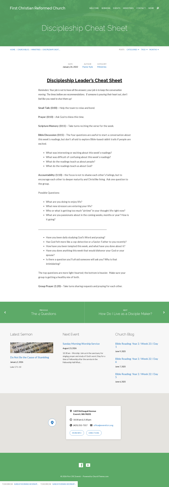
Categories (132, 50)
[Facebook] (81, 465)
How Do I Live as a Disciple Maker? (125, 314)
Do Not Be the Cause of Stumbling (29, 357)
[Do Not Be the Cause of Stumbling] (31, 351)
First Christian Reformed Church (37, 8)
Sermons (106, 8)
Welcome (94, 8)
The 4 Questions (43, 314)
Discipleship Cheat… (51, 50)
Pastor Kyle (87, 66)
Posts (121, 50)
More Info (76, 433)
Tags (143, 50)
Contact (141, 8)
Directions (94, 433)
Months (153, 50)
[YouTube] (88, 465)
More (151, 8)
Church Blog (23, 50)
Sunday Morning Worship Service (81, 343)
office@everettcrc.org (103, 425)
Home (12, 50)
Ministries (128, 8)
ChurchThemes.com (101, 476)
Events (116, 8)
